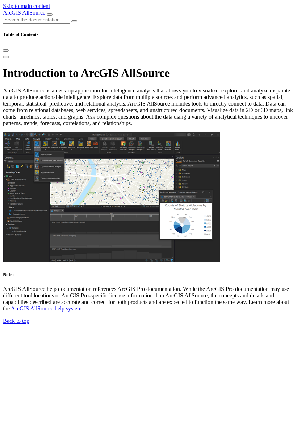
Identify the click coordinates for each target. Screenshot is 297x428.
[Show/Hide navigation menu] (50, 14)
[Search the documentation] (74, 21)
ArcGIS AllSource (25, 12)
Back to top (16, 321)
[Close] (6, 50)
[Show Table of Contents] (6, 57)
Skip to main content (26, 6)
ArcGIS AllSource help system (46, 308)
